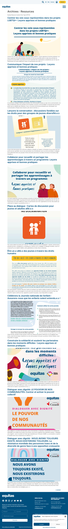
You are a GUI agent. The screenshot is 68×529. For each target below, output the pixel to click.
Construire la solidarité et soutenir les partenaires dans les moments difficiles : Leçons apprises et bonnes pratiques (32, 343)
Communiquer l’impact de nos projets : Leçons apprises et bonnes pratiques (31, 65)
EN (45, 2)
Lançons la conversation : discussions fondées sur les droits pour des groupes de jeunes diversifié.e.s (33, 112)
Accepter (42, 524)
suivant (58, 490)
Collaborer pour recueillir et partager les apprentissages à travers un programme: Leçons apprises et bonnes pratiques (32, 159)
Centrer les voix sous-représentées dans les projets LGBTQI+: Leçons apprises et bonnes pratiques (33, 19)
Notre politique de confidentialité (49, 527)
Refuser (58, 524)
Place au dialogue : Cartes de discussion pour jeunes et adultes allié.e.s (30, 207)
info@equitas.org (39, 508)
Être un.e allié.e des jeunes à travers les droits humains (30, 252)
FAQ (48, 2)
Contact (52, 2)
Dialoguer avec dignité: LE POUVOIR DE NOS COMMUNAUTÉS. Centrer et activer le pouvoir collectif (30, 392)
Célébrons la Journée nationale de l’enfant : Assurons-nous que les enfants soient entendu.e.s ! (33, 297)
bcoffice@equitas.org (56, 507)
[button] (65, 516)
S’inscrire (15, 520)
